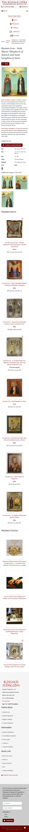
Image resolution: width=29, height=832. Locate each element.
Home (2, 41)
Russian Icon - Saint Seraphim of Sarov (14, 401)
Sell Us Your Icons (7, 756)
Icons (6, 814)
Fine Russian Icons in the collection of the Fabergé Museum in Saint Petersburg (14, 631)
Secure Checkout (7, 763)
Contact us (24, 6)
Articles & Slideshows (8, 732)
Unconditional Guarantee (9, 736)
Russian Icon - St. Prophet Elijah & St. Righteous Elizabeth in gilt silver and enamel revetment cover (14, 362)
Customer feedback (8, 746)
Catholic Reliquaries (8, 715)
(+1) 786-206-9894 (8, 6)
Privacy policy (6, 739)
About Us (5, 759)
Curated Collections (8, 723)
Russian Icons (6, 712)
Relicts (6, 816)
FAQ (4, 767)
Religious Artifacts (7, 719)
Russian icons (8, 41)
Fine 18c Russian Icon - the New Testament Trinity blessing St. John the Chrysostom (14, 244)
